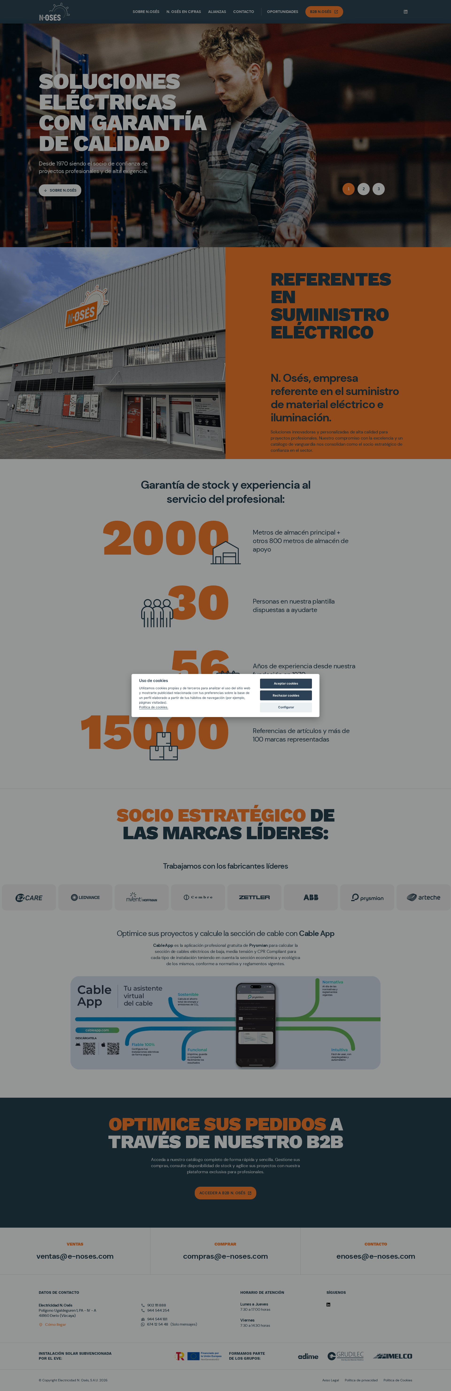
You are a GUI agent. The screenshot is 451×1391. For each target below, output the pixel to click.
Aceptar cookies (286, 683)
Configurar (286, 707)
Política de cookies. (153, 707)
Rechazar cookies (286, 695)
